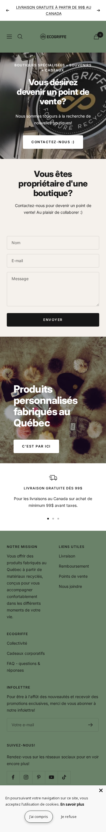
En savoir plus (72, 804)
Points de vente (73, 576)
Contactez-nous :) (53, 142)
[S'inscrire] (90, 725)
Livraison (67, 556)
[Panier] (96, 36)
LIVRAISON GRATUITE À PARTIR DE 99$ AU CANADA (53, 10)
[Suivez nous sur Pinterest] (38, 777)
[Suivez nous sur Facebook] (13, 777)
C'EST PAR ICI (36, 446)
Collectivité (17, 643)
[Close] (101, 790)
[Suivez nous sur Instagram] (26, 777)
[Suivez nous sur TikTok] (64, 777)
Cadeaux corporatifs (26, 653)
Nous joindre (70, 586)
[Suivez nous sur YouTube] (51, 777)
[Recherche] (20, 36)
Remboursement (74, 566)
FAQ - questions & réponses (23, 667)
